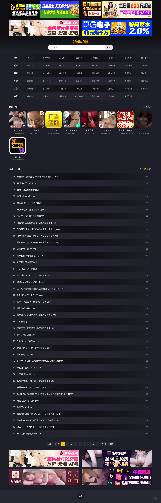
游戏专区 (79, 58)
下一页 (104, 444)
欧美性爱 (79, 73)
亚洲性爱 (30, 73)
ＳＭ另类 (144, 65)
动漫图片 (79, 81)
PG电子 (30, 58)
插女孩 (30, 96)
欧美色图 (62, 81)
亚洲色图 (46, 81)
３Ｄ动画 (79, 65)
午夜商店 (46, 96)
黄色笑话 (128, 88)
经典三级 (111, 73)
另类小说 (111, 88)
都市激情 (30, 88)
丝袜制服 (111, 65)
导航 (16, 96)
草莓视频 (62, 96)
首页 (49, 444)
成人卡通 (62, 73)
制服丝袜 (95, 73)
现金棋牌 (128, 58)
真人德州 (46, 58)
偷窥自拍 (30, 81)
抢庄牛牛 (144, 58)
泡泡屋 (111, 96)
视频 (16, 65)
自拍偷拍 (46, 65)
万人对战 (62, 58)
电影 (16, 73)
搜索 (109, 47)
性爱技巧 (144, 88)
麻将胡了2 (95, 58)
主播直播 (128, 65)
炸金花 (111, 58)
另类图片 (144, 81)
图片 (16, 80)
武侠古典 (79, 88)
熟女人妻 (95, 65)
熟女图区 (128, 81)
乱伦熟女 (128, 73)
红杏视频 (95, 96)
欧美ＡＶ (62, 65)
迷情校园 (95, 88)
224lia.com (80, 42)
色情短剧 (128, 96)
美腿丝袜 (95, 81)
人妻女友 (62, 88)
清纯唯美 (111, 81)
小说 (16, 88)
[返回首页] (155, 498)
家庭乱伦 (46, 88)
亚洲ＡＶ (30, 65)
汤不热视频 (79, 96)
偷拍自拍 (46, 73)
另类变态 (144, 73)
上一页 (57, 444)
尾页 (111, 444)
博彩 (16, 57)
